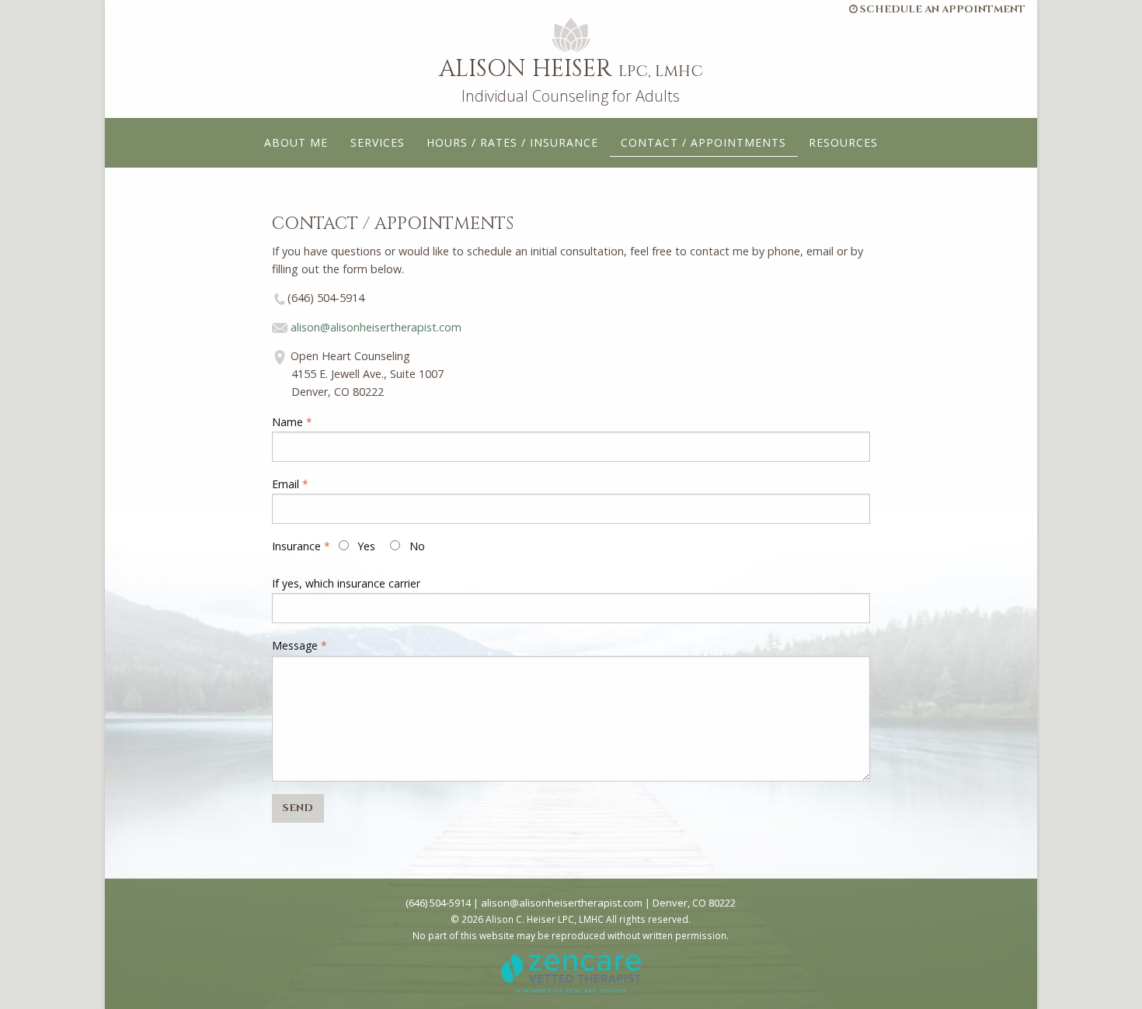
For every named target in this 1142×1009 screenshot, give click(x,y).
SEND (298, 808)
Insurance (296, 546)
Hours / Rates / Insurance (512, 142)
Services (377, 142)
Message (295, 645)
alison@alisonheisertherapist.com (376, 327)
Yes (365, 546)
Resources (843, 142)
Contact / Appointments (703, 142)
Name (287, 421)
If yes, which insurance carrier (346, 583)
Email (285, 484)
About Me (296, 142)
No (415, 546)
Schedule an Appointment (941, 9)
